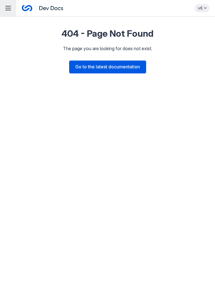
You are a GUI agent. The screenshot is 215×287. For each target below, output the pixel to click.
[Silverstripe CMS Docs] (42, 8)
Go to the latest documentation (107, 67)
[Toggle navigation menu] (8, 8)
